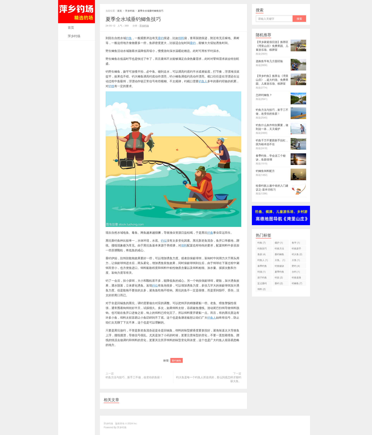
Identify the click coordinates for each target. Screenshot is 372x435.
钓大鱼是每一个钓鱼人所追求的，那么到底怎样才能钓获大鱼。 (208, 379)
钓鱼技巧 (262, 249)
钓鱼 (129, 38)
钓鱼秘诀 (279, 266)
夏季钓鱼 (279, 272)
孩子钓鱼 (262, 278)
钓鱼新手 (296, 249)
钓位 (164, 240)
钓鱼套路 (296, 278)
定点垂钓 (262, 283)
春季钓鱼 (262, 266)
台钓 (296, 271)
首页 (71, 27)
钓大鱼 (297, 254)
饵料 (181, 38)
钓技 (111, 86)
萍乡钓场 (74, 36)
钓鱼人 (203, 81)
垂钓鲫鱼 (176, 360)
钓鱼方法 (279, 249)
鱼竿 (296, 242)
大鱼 (296, 260)
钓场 (261, 271)
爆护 (279, 242)
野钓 (296, 265)
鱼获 (261, 254)
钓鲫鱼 (297, 283)
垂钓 (161, 38)
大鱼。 (280, 260)
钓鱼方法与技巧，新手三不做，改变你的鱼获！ (134, 377)
